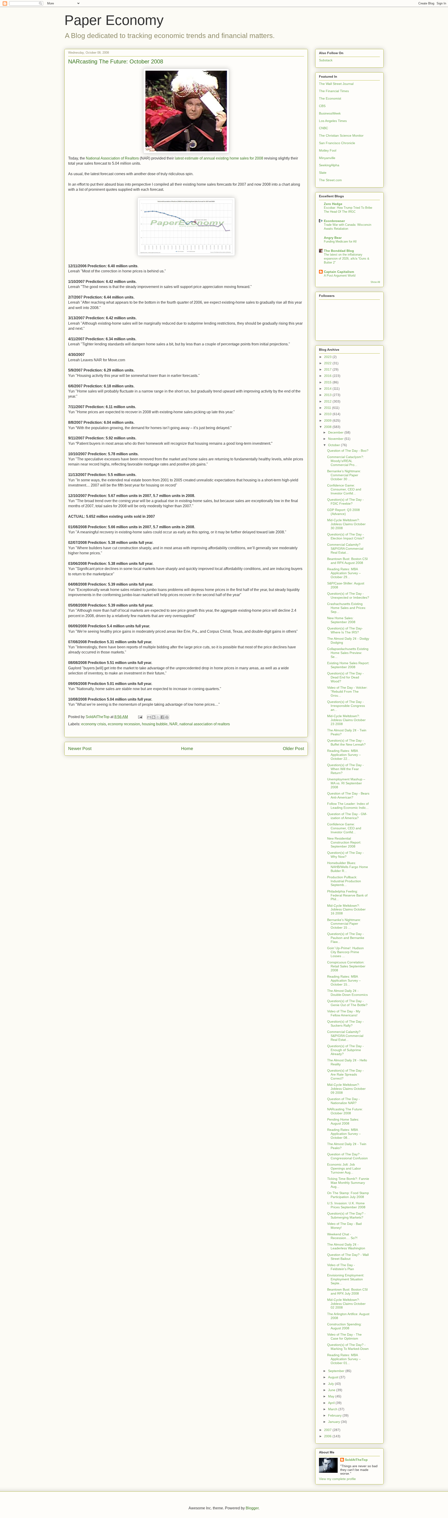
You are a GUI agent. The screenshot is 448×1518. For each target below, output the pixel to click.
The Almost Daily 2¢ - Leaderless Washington (346, 1246)
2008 (328, 427)
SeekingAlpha (329, 165)
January (334, 1422)
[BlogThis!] (153, 717)
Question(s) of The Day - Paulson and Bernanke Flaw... (345, 938)
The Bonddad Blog (339, 251)
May (331, 1396)
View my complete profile (337, 1479)
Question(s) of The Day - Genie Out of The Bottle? (347, 1003)
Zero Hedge (333, 204)
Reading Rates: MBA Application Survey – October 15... (344, 980)
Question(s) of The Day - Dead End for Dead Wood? (345, 677)
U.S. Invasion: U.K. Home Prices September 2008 (346, 1205)
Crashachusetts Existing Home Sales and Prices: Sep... (346, 608)
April (332, 1403)
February (335, 1415)
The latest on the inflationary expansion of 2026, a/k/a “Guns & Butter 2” (346, 258)
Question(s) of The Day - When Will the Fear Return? (345, 769)
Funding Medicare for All (340, 241)
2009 (328, 420)
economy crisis (93, 724)
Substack (325, 60)
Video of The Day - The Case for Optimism (344, 1336)
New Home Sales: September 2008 (341, 620)
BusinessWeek (330, 113)
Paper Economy (114, 20)
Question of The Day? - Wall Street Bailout (348, 1257)
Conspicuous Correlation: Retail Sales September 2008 (346, 966)
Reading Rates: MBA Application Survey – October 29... (344, 573)
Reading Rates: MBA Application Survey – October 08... (344, 1133)
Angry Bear (333, 238)
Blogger (252, 1508)
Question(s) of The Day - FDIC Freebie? (345, 501)
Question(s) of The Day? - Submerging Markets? (346, 1215)
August (333, 1377)
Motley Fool (327, 150)
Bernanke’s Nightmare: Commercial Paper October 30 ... (344, 475)
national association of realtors (204, 724)
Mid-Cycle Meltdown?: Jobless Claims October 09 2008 (346, 1088)
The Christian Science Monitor (341, 135)
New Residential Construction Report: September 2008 (344, 842)
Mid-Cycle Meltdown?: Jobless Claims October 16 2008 (346, 909)
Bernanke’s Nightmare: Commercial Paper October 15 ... (344, 924)
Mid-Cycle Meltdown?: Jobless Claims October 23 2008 (346, 720)
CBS (322, 106)
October (334, 445)
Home (187, 748)
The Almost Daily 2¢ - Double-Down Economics (347, 993)
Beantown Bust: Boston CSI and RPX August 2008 (347, 561)
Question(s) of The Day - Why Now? (345, 854)
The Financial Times (334, 91)
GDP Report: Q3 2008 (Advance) (343, 512)
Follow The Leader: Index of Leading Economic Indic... (348, 805)
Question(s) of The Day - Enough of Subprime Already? (345, 1050)
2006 (328, 1436)
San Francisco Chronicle (337, 143)
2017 (328, 369)
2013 (328, 395)
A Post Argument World (339, 275)
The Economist (330, 98)
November (336, 439)
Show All (375, 282)
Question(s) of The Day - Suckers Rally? (345, 1023)
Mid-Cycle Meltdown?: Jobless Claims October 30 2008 (346, 524)
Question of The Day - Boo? (347, 450)
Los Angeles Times (333, 121)
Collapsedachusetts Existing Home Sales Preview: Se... (347, 653)
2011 (328, 408)
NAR (173, 724)
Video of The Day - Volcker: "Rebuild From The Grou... (347, 691)
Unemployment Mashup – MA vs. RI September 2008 (346, 783)
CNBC (323, 128)
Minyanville (327, 158)
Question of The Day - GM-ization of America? (347, 816)
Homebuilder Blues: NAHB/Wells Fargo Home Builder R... (347, 867)
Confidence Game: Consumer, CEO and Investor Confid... (344, 489)
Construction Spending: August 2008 (344, 1326)
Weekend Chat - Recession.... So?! (342, 1236)
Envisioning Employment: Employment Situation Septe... (345, 1279)
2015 (328, 382)
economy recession (124, 724)
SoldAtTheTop (356, 1460)
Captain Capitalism (339, 272)
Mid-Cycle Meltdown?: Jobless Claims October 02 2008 (346, 1304)
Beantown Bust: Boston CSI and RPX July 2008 (347, 1291)
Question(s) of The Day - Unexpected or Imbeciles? (348, 595)
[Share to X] (158, 717)
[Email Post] (139, 717)
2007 (328, 1430)
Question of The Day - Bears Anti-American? (348, 795)
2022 (328, 363)
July (331, 1384)
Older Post (293, 748)
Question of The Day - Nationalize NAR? (343, 1101)
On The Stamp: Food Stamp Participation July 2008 (348, 1195)
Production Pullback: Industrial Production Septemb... (344, 881)
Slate (322, 172)
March (333, 1409)
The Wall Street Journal (336, 84)
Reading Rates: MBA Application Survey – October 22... (344, 755)
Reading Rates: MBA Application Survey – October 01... (344, 1359)
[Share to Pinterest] (166, 717)
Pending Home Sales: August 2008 (343, 1121)
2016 (328, 376)
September (336, 1371)
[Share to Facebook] (162, 717)
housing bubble (155, 724)
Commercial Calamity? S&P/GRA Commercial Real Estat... (345, 548)
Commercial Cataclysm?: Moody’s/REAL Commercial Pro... (345, 461)
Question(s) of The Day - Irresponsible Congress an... (346, 706)
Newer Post (79, 748)
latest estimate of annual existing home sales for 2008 (219, 158)
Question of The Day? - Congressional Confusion (347, 1156)
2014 (328, 388)
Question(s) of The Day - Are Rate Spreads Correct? (345, 1074)
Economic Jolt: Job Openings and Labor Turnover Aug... (344, 1168)
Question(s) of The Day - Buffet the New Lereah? (346, 742)
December (336, 432)
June (332, 1390)
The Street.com (330, 180)
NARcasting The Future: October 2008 (345, 1111)
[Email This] (149, 717)
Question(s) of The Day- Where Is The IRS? (345, 630)
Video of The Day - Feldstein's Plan (341, 1267)
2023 (328, 357)
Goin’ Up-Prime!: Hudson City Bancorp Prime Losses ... (345, 952)
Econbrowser (334, 221)
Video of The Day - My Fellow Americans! (343, 1013)
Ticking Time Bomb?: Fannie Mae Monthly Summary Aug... (348, 1182)
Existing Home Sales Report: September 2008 (348, 665)
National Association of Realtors (112, 158)
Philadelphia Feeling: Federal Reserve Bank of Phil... (347, 895)
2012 (328, 401)
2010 (328, 414)
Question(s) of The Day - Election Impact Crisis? (345, 536)
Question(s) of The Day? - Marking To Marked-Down (348, 1347)
